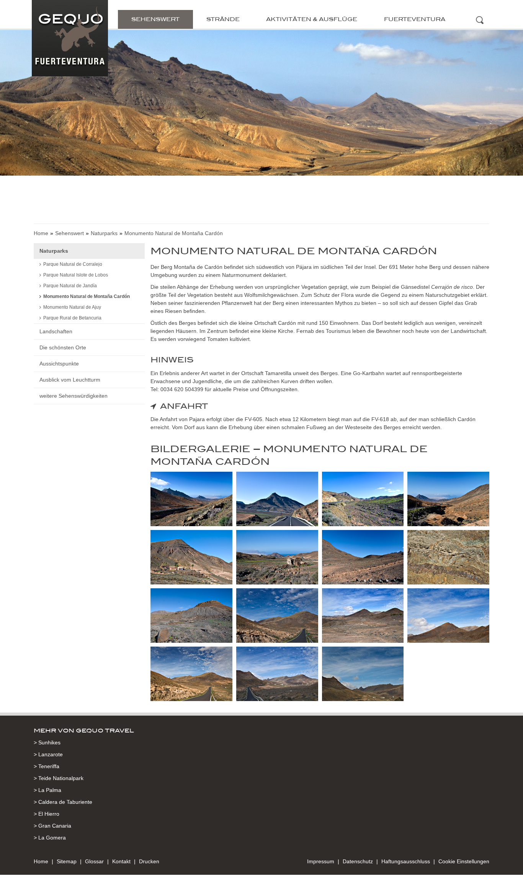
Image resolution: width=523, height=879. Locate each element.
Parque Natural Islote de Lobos (75, 275)
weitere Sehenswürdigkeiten (73, 396)
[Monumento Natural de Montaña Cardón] (191, 500)
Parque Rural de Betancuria (72, 318)
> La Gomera (50, 838)
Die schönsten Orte (62, 347)
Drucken (149, 861)
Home (41, 233)
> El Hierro (46, 814)
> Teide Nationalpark (58, 778)
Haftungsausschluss (405, 861)
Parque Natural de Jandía (70, 285)
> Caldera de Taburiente (63, 802)
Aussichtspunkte (59, 363)
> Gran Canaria (52, 826)
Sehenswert (155, 19)
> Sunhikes (47, 742)
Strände (223, 19)
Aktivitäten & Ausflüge (311, 19)
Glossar (94, 861)
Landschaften (55, 331)
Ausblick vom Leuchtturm (69, 380)
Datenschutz (358, 861)
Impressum (320, 861)
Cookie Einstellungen (463, 861)
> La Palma (47, 790)
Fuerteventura (414, 19)
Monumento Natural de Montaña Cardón (86, 296)
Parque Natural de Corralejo (72, 264)
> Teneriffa (46, 766)
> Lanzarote (48, 754)
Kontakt (121, 861)
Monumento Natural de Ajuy (72, 307)
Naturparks (104, 233)
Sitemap (67, 861)
